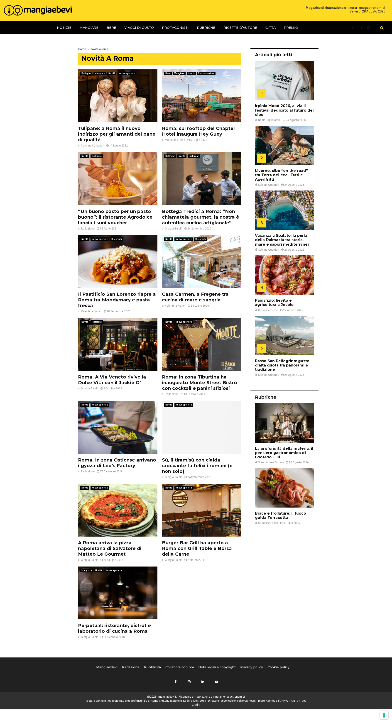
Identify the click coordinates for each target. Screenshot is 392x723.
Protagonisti (175, 28)
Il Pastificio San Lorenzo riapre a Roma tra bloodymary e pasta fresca (117, 299)
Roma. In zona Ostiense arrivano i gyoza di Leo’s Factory (117, 462)
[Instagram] (358, 27)
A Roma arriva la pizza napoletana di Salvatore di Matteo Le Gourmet (110, 548)
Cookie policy (278, 667)
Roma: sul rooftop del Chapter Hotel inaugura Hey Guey (198, 131)
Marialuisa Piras (175, 140)
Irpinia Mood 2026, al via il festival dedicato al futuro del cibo (284, 110)
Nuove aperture (127, 73)
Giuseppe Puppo (268, 310)
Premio (291, 28)
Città (270, 28)
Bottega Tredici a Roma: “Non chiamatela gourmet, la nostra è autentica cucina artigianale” (200, 217)
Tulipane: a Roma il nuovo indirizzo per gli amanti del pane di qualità (116, 134)
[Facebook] (354, 27)
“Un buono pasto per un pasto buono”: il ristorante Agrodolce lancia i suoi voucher (115, 217)
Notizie (64, 28)
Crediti (196, 704)
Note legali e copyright (217, 667)
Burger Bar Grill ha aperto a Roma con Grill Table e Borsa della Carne (197, 548)
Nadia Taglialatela (269, 120)
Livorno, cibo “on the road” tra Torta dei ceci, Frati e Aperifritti (281, 175)
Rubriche (206, 28)
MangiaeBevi (107, 667)
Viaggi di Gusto (139, 28)
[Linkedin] (364, 27)
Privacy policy (251, 667)
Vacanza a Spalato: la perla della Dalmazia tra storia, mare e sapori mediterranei (282, 239)
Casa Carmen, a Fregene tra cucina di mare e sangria (195, 297)
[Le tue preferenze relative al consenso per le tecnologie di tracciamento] (384, 715)
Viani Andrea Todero (271, 462)
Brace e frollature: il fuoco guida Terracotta (280, 515)
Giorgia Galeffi (173, 228)
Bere (111, 28)
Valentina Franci (91, 311)
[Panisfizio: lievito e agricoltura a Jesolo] (284, 275)
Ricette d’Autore (240, 28)
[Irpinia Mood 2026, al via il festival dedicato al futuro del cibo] (284, 80)
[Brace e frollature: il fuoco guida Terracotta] (284, 487)
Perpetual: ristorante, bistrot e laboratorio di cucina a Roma (114, 628)
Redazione (88, 228)
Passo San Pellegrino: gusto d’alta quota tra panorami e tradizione (282, 365)
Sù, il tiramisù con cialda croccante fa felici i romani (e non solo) (197, 465)
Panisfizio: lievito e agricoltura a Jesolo (274, 302)
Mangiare (89, 28)
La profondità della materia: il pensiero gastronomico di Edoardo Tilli (284, 452)
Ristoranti (97, 156)
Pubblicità (152, 667)
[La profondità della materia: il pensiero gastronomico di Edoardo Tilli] (284, 422)
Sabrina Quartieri (268, 184)
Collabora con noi (179, 667)
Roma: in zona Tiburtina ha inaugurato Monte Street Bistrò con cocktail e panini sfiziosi (199, 382)
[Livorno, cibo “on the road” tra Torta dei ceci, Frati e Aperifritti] (284, 145)
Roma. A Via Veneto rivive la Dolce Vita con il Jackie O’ (112, 379)
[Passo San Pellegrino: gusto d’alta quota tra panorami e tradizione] (284, 335)
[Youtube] (370, 27)
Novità (111, 73)
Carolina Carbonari (92, 145)
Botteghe (86, 73)
